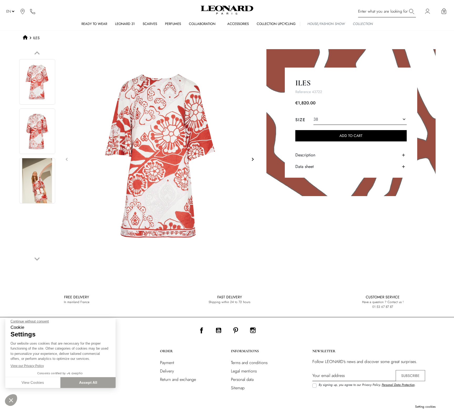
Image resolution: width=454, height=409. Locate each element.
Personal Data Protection (398, 384)
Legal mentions (244, 371)
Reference (303, 91)
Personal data (242, 379)
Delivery (167, 371)
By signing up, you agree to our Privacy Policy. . (367, 384)
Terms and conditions (249, 363)
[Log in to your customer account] (428, 11)
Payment (167, 363)
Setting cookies (425, 406)
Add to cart (351, 135)
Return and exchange (178, 379)
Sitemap (238, 388)
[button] (444, 11)
